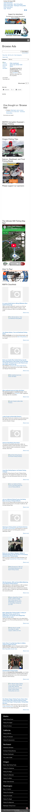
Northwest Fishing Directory (9, 751)
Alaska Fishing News (8, 4)
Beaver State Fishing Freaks (9, 765)
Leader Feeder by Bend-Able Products (12, 416)
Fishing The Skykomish (8, 802)
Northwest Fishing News (23, 811)
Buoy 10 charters (7, 789)
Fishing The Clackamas (8, 768)
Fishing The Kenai (7, 726)
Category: (4, 59)
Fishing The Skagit (7, 799)
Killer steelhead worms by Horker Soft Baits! (16, 64)
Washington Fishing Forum (9, 805)
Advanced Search (25, 53)
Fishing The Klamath (8, 736)
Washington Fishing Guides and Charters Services (15, 527)
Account (9, 8)
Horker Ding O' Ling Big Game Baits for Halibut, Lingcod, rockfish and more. (14, 643)
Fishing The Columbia (8, 792)
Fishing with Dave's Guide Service (18, 365)
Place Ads (5, 55)
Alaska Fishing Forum (8, 719)
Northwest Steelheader (8, 754)
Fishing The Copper (7, 722)
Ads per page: (21, 83)
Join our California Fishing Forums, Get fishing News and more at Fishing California (14, 500)
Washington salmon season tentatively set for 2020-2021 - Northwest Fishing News (15, 111)
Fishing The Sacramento (8, 740)
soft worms (15, 72)
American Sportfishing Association (11, 442)
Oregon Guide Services (8, 781)
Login (5, 8)
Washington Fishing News (20, 5)
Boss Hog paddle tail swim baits (10, 649)
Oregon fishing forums (8, 706)
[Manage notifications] (27, 808)
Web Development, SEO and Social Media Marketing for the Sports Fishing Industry (15, 582)
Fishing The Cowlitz (7, 795)
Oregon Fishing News (8, 5)
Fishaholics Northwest (8, 747)
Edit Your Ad (10, 55)
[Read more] (26, 312)
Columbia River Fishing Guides (17, 559)
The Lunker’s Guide (7, 757)
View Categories (18, 55)
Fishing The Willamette (8, 775)
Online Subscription (8, 7)
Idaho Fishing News (18, 4)
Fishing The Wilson (7, 778)
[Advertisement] (15, 202)
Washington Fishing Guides (9, 528)
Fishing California (7, 733)
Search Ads (5, 57)
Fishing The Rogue (7, 771)
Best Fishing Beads (22, 336)
